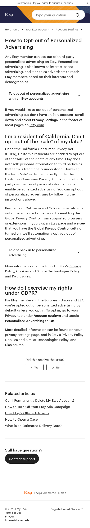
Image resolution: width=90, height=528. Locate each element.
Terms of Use (13, 512)
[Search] (78, 15)
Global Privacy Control (23, 218)
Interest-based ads (17, 520)
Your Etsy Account (37, 29)
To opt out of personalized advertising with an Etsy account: (39, 95)
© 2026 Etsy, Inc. (16, 509)
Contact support (22, 458)
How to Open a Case (21, 419)
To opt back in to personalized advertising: (33, 252)
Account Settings (67, 29)
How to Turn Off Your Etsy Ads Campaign (37, 406)
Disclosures (21, 276)
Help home (12, 29)
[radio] (34, 367)
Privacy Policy (72, 334)
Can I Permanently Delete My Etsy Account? (40, 400)
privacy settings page (22, 334)
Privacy (11, 315)
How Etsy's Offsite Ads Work (27, 413)
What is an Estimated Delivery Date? (33, 425)
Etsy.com (37, 125)
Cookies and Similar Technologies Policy (48, 271)
